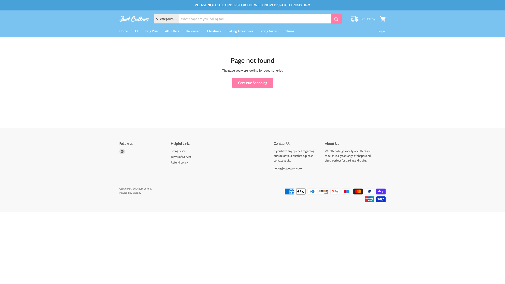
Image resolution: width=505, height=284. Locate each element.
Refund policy (179, 162)
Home (123, 31)
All (136, 31)
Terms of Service (181, 157)
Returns (289, 31)
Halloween (193, 31)
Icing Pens (151, 31)
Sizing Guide (268, 31)
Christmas (214, 31)
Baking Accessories (240, 31)
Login (381, 31)
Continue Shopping (252, 83)
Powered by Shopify (130, 192)
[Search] (336, 18)
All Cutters (172, 31)
